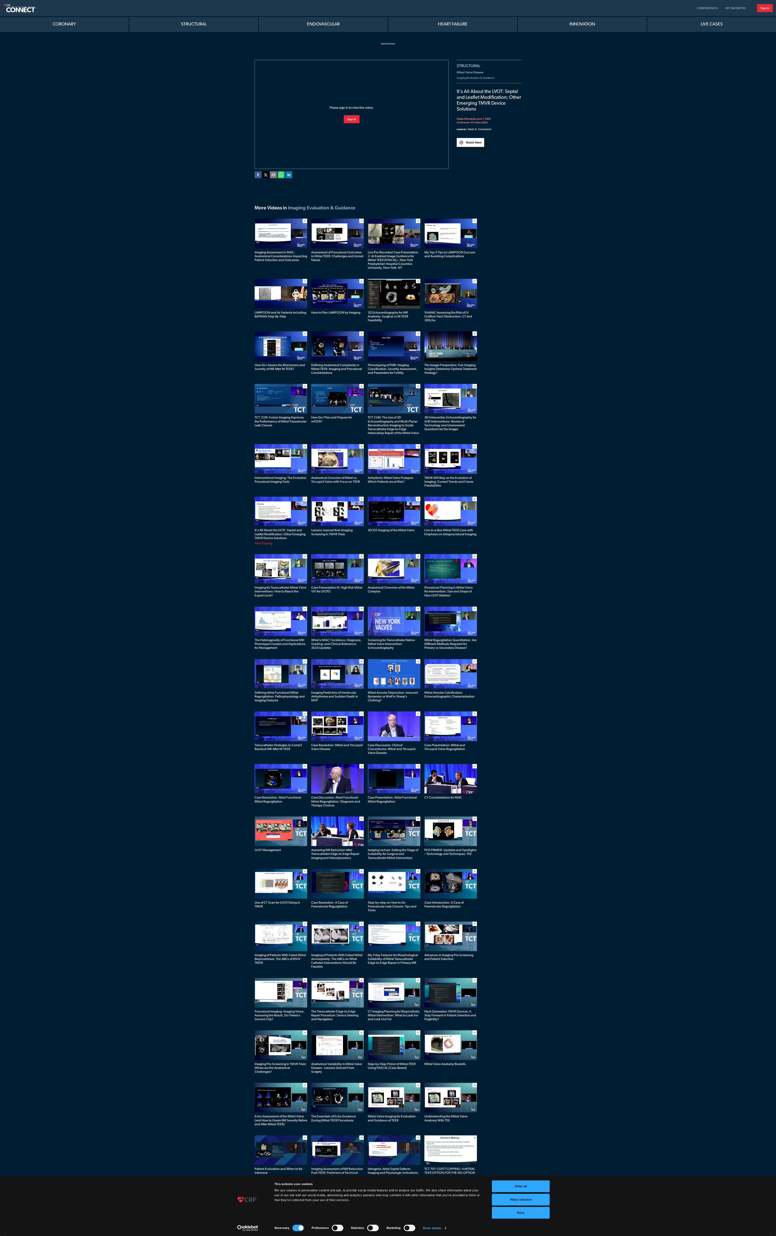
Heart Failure (452, 24)
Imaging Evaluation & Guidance (475, 78)
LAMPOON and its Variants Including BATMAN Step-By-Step (280, 314)
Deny (520, 1212)
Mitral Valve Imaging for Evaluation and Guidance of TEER (392, 1118)
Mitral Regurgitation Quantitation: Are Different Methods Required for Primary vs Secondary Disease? (450, 644)
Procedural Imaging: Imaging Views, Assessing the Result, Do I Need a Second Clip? (280, 1015)
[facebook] (258, 175)
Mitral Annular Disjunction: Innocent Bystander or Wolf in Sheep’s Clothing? (393, 696)
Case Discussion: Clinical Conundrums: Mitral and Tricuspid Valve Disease (391, 749)
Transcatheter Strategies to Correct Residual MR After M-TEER (278, 747)
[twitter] (265, 175)
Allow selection (521, 1199)
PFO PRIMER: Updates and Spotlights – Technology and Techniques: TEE (450, 852)
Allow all (521, 1186)
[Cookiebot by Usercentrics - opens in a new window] (247, 1228)
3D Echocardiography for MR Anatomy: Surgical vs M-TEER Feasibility (388, 316)
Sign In (764, 8)
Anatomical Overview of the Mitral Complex (391, 589)
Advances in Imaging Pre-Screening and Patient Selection (448, 957)
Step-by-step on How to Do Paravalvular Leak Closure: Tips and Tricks (392, 906)
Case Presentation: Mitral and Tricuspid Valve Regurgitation (444, 747)
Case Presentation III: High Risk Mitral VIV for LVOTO (336, 589)
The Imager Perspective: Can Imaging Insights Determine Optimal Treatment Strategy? (450, 369)
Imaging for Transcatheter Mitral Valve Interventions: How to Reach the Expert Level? (280, 591)
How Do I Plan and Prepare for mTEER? (331, 419)
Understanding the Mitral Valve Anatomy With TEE (445, 1118)
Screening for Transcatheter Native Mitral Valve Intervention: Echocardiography (391, 644)
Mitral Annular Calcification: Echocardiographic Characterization (449, 694)
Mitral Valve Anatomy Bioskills (445, 1064)
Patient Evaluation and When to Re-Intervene (279, 1171)
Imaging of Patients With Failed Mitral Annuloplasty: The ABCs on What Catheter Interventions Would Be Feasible (337, 961)
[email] (273, 175)
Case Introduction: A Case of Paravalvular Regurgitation (444, 904)
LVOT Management (268, 850)
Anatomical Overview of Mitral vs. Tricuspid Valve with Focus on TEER (335, 480)
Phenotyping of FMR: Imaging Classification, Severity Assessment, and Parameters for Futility (392, 369)
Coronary (64, 24)
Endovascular (323, 24)
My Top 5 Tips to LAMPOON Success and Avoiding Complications (449, 254)
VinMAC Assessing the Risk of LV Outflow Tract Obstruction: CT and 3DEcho (448, 316)
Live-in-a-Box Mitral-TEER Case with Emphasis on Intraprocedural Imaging (450, 532)
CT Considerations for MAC (443, 797)
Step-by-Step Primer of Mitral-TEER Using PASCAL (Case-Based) (392, 1066)
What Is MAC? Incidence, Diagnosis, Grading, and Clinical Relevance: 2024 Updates (336, 644)
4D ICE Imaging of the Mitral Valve (391, 530)
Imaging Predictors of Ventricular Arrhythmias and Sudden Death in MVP (334, 696)
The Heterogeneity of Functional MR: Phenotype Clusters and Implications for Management (280, 644)
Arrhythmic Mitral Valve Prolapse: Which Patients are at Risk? (391, 480)
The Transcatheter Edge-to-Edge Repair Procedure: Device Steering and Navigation (334, 1015)
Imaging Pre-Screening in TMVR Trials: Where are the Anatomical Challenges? (281, 1068)
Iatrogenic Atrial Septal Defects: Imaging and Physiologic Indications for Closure (393, 1173)
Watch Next (474, 142)
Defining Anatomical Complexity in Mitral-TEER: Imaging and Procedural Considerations (336, 369)
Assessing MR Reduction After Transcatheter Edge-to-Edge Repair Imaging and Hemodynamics (335, 854)
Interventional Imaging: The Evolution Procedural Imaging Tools (280, 480)
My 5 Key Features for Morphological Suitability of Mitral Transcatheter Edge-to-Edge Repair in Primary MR (393, 959)
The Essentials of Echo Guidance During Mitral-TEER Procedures (333, 1118)
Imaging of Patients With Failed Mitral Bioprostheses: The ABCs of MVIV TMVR (280, 959)
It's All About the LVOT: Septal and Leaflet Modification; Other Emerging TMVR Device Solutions (280, 534)
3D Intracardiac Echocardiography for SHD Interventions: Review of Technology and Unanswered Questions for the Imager (450, 423)
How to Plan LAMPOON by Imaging (335, 312)
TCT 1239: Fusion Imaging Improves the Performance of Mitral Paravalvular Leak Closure (281, 421)
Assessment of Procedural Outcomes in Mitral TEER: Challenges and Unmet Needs (337, 256)
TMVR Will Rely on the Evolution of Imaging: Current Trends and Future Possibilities (448, 481)
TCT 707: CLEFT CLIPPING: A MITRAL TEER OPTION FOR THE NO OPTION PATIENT (449, 1173)
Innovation (582, 24)
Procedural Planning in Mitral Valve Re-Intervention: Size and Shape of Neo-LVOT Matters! (448, 591)
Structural (194, 24)
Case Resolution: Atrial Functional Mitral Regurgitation (278, 799)
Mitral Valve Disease (470, 72)
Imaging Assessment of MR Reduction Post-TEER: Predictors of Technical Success (337, 1173)
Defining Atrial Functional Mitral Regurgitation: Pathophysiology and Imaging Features (280, 696)
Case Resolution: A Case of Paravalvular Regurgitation (329, 904)
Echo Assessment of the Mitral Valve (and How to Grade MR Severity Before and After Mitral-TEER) (281, 1120)
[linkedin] (288, 175)
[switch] (337, 1228)
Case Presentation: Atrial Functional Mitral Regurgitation (392, 799)
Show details (432, 1228)
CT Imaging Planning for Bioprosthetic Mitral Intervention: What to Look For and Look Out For (394, 1015)
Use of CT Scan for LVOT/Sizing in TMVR (277, 904)
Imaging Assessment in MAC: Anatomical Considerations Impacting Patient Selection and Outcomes (281, 256)
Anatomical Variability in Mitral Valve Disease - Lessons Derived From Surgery (336, 1068)
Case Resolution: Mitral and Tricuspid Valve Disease (337, 747)
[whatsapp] (281, 175)
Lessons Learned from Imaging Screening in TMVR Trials (332, 532)
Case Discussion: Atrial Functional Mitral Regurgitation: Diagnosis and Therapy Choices (335, 801)
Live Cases (712, 24)
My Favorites (736, 8)
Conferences (707, 8)
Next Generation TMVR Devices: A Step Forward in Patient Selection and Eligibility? (450, 1015)
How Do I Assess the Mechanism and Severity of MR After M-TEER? (280, 367)
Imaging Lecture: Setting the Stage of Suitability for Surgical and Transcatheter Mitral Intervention (393, 854)
